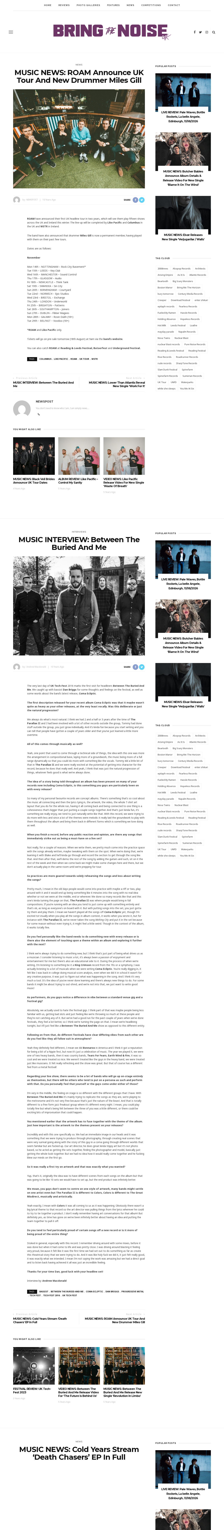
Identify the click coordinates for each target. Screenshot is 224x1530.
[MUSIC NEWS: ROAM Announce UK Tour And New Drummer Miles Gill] (79, 138)
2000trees (163, 268)
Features (113, 5)
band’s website (112, 339)
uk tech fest (69, 1295)
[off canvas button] (11, 32)
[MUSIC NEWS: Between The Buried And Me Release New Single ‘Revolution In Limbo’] (124, 1365)
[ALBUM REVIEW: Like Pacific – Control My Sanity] (79, 455)
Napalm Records (187, 331)
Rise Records (165, 357)
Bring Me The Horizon (188, 287)
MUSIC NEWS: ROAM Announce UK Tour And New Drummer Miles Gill (115, 1320)
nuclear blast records (169, 344)
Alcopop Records (182, 268)
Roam (74, 358)
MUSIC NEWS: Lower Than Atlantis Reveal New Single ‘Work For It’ (117, 384)
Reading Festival (197, 350)
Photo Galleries (88, 5)
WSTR (95, 358)
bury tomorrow (165, 293)
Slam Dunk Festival (167, 369)
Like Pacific (61, 358)
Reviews (64, 5)
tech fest (35, 1295)
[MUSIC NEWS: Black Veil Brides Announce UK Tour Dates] (34, 455)
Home (47, 5)
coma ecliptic (94, 1291)
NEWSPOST (32, 199)
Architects (200, 268)
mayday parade (166, 331)
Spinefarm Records (168, 375)
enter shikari (201, 300)
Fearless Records (188, 306)
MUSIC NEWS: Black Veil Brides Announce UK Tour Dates (34, 480)
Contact (174, 5)
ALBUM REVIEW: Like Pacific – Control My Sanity (78, 480)
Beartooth (163, 281)
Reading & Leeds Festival (171, 350)
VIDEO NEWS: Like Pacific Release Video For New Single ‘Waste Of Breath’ (123, 482)
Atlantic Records (197, 274)
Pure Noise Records (194, 344)
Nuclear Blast (181, 338)
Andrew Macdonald (36, 666)
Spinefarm (187, 369)
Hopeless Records (190, 319)
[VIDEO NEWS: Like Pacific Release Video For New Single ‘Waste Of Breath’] (124, 455)
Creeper (162, 300)
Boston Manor (165, 287)
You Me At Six (187, 388)
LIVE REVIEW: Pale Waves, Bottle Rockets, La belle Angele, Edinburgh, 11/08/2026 (183, 117)
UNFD (174, 382)
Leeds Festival (178, 325)
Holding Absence (167, 319)
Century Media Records (190, 293)
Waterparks (187, 382)
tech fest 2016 (51, 1295)
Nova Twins (164, 338)
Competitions (151, 5)
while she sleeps (167, 388)
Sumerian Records (192, 375)
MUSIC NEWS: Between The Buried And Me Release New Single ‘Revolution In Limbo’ (122, 1392)
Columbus (45, 358)
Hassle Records (188, 312)
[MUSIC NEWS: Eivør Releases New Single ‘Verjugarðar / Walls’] (183, 215)
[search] (214, 32)
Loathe (193, 325)
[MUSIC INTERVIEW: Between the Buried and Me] (79, 605)
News (130, 5)
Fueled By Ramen (167, 312)
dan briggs (112, 1291)
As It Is (181, 274)
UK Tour (84, 358)
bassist (43, 1291)
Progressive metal (132, 1291)
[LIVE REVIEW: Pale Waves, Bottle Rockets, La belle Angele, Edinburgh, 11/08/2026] (183, 92)
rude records (165, 363)
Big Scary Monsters (183, 281)
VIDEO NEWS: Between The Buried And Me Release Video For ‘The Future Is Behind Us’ (78, 1392)
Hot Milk (162, 325)
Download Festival (180, 300)
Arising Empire (165, 274)
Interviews (79, 532)
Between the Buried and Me (67, 1291)
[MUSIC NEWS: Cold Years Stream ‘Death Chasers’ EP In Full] (79, 1515)
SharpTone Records (186, 363)
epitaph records (166, 306)
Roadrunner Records (187, 357)
